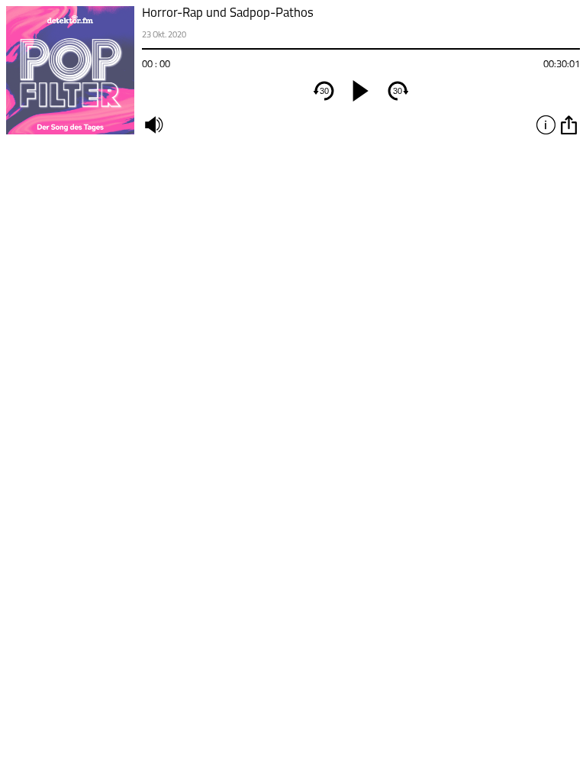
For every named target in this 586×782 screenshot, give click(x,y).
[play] (361, 91)
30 (324, 90)
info (545, 124)
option (568, 124)
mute (153, 124)
